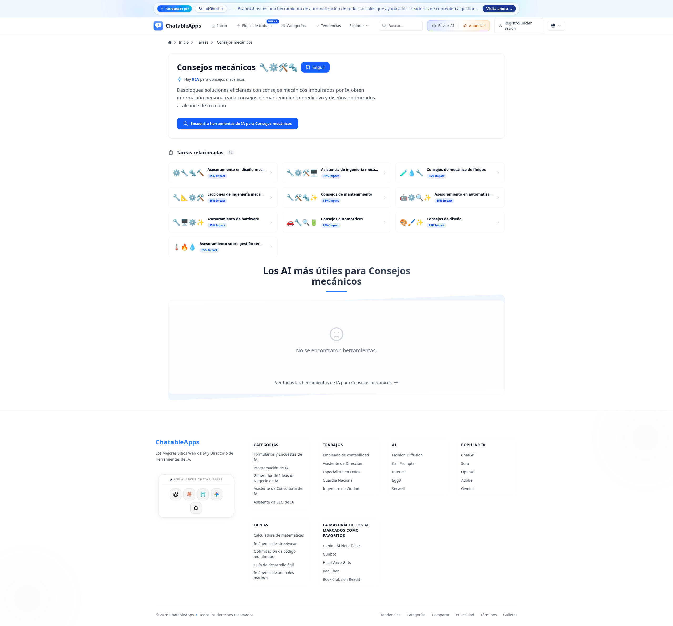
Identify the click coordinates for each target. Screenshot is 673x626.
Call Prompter (404, 463)
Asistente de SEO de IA (274, 502)
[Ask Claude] (189, 494)
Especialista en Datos (341, 471)
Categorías (416, 614)
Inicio (183, 42)
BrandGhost (209, 8)
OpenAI (468, 471)
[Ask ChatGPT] (175, 494)
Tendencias (390, 614)
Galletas (510, 614)
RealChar (331, 570)
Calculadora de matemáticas (279, 535)
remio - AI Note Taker (341, 545)
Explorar (356, 25)
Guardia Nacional (338, 480)
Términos (489, 614)
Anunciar (477, 25)
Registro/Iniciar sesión (518, 26)
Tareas (202, 42)
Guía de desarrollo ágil (274, 564)
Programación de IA (271, 467)
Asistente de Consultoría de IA (278, 491)
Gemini (467, 488)
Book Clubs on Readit (341, 579)
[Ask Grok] (196, 508)
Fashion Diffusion (407, 454)
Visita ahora (499, 8)
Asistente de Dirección (342, 463)
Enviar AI (446, 25)
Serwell (398, 488)
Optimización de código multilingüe (274, 554)
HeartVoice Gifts (337, 562)
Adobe (466, 480)
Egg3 (396, 480)
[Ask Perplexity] (203, 494)
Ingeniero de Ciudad (341, 488)
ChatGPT (468, 454)
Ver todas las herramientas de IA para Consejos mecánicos (333, 382)
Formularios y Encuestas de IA (278, 457)
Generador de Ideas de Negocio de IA (274, 478)
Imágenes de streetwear (275, 543)
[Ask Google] (216, 494)
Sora (465, 463)
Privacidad (465, 614)
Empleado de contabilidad (346, 454)
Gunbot (329, 554)
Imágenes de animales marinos (274, 575)
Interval (399, 471)
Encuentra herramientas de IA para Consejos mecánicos (241, 123)
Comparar (441, 614)
